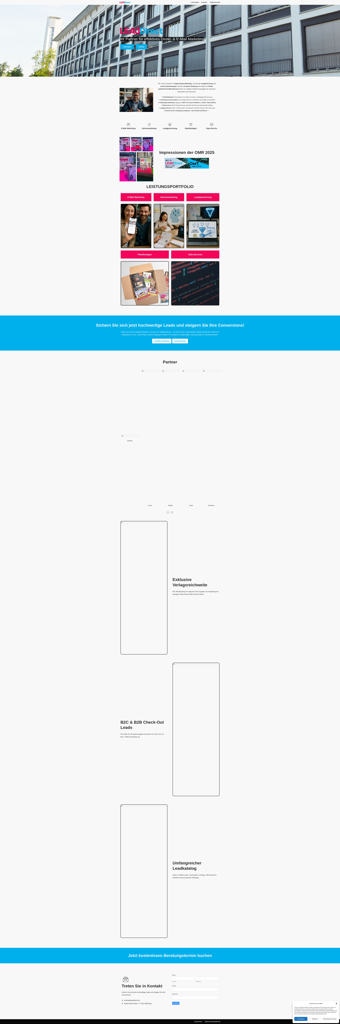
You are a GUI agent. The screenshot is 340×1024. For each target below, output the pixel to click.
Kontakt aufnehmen (161, 341)
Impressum (198, 1021)
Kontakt (204, 2)
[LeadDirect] (125, 2)
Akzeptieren (300, 1019)
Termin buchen (215, 2)
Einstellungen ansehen (329, 1019)
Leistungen (195, 2)
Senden (176, 1003)
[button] (336, 1004)
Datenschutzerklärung (212, 1021)
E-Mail (174, 986)
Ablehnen (315, 1019)
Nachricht (175, 994)
